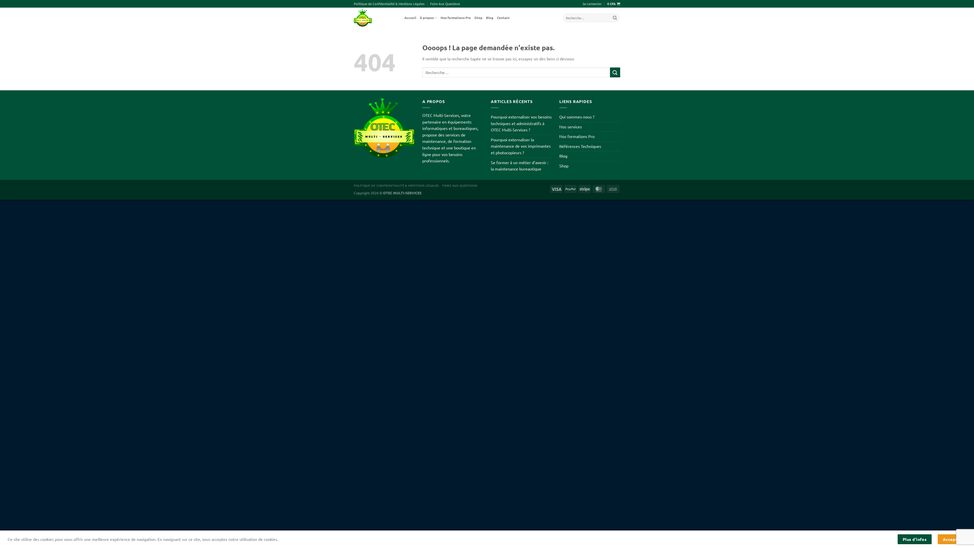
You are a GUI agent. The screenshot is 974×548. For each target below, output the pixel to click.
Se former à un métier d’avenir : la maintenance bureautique (519, 166)
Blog (489, 17)
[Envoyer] (615, 18)
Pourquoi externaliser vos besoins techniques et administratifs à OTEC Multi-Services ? (521, 123)
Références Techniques (580, 146)
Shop (478, 17)
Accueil (410, 17)
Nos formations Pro (456, 17)
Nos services (570, 126)
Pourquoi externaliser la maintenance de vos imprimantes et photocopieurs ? (521, 146)
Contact (503, 17)
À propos (427, 17)
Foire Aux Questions (445, 4)
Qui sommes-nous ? (576, 116)
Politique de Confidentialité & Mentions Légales (389, 4)
